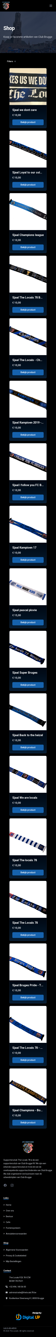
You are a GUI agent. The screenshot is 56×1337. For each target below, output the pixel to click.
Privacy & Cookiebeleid (16, 1255)
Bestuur (9, 1216)
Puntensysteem (13, 1228)
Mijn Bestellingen (13, 1261)
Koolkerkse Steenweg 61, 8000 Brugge (26, 1298)
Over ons (10, 1211)
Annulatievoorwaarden (16, 1234)
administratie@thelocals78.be (22, 1292)
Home (8, 1205)
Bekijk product (28, 122)
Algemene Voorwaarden (17, 1250)
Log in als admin (10, 1328)
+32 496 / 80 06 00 (17, 1287)
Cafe (8, 1222)
